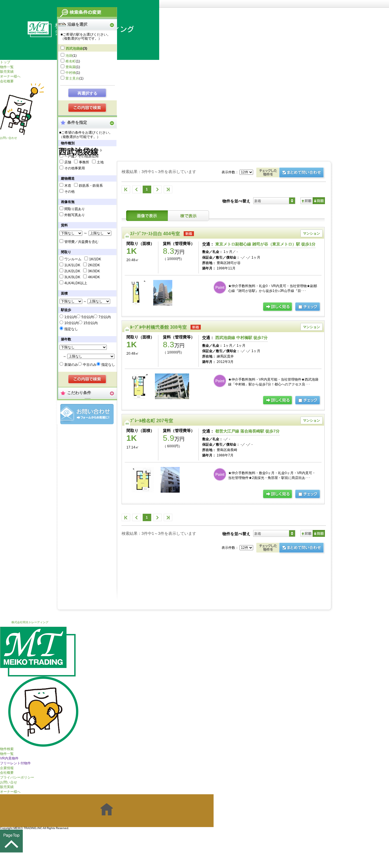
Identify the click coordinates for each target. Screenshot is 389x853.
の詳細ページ (278, 307)
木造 (67, 186)
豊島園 (70, 67)
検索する (87, 108)
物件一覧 (7, 67)
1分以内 (70, 317)
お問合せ (87, 414)
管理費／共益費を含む (81, 242)
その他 (69, 192)
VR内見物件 (9, 758)
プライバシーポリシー (17, 777)
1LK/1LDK (72, 265)
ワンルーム (72, 259)
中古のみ (90, 365)
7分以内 (105, 317)
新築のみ (71, 365)
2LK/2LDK (72, 271)
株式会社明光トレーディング (29, 622)
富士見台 (72, 78)
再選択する (87, 93)
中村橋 (70, 73)
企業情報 (7, 768)
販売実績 (7, 72)
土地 (100, 162)
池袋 (68, 56)
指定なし (71, 329)
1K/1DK (95, 259)
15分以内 (90, 323)
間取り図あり (74, 209)
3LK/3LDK (72, 277)
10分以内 (71, 323)
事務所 (84, 162)
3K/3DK (94, 271)
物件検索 (7, 749)
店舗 (67, 162)
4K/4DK (94, 277)
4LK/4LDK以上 (75, 283)
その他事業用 (74, 168)
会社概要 (7, 81)
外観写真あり (74, 215)
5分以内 (87, 317)
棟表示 (188, 215)
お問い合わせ (8, 137)
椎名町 (70, 61)
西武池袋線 (74, 48)
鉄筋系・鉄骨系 (91, 186)
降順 (319, 200)
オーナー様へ (10, 76)
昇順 (306, 200)
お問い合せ (8, 782)
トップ (5, 62)
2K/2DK (94, 265)
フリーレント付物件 (15, 763)
